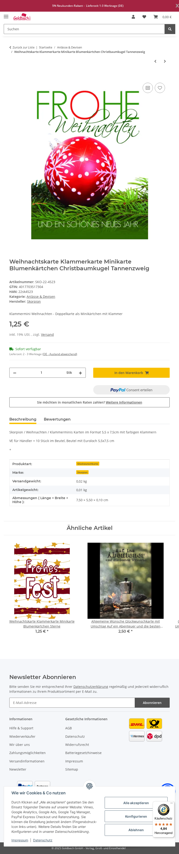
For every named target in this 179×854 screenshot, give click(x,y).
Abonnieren (152, 702)
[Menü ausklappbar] (6, 14)
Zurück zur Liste (23, 47)
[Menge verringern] (15, 372)
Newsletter (17, 769)
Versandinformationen (27, 761)
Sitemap (71, 769)
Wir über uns (19, 744)
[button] (133, 16)
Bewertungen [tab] (57, 419)
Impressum (19, 840)
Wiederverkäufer (22, 736)
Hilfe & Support (21, 728)
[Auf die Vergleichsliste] (148, 88)
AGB (68, 728)
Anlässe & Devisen (41, 296)
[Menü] (171, 804)
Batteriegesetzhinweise (83, 753)
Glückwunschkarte (87, 463)
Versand (47, 334)
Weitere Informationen (124, 402)
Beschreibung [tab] (22, 419)
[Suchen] (170, 29)
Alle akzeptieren (136, 803)
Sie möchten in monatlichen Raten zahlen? (89, 402)
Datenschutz (42, 840)
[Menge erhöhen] (80, 372)
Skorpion (82, 472)
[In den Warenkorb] (13, 76)
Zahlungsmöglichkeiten (27, 753)
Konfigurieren (136, 816)
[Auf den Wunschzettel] (160, 88)
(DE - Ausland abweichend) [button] (59, 354)
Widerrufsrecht (77, 744)
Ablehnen (136, 830)
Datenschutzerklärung (90, 686)
